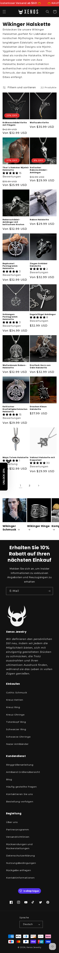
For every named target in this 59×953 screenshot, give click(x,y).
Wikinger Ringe (38, 526)
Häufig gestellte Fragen (21, 786)
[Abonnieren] (49, 591)
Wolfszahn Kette (39, 122)
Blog (9, 779)
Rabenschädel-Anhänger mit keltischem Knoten (13, 222)
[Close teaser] (8, 461)
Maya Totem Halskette (16, 457)
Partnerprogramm (17, 829)
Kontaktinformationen (20, 877)
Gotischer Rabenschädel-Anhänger (39, 170)
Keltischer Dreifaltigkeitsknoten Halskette (15, 409)
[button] (4, 11)
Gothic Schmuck (16, 692)
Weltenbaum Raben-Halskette (14, 366)
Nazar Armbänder (17, 744)
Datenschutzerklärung (20, 855)
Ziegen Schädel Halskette (38, 264)
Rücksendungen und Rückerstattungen (19, 846)
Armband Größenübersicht (23, 772)
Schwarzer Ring (16, 729)
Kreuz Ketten (14, 699)
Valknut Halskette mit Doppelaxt (42, 458)
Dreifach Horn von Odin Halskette (40, 366)
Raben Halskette (39, 219)
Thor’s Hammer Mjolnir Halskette (16, 168)
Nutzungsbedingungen (21, 863)
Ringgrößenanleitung (19, 764)
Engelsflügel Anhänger (43, 314)
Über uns (12, 822)
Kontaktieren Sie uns (19, 794)
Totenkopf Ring (16, 721)
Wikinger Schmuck (9, 527)
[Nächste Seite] (38, 485)
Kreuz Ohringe (15, 714)
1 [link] (20, 485)
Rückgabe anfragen (18, 870)
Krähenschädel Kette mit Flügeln (15, 123)
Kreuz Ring (13, 707)
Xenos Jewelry (33, 947)
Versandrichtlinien (17, 836)
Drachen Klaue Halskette (38, 407)
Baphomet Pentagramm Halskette (10, 266)
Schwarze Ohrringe (18, 736)
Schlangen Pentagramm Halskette (10, 317)
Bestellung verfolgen (19, 801)
